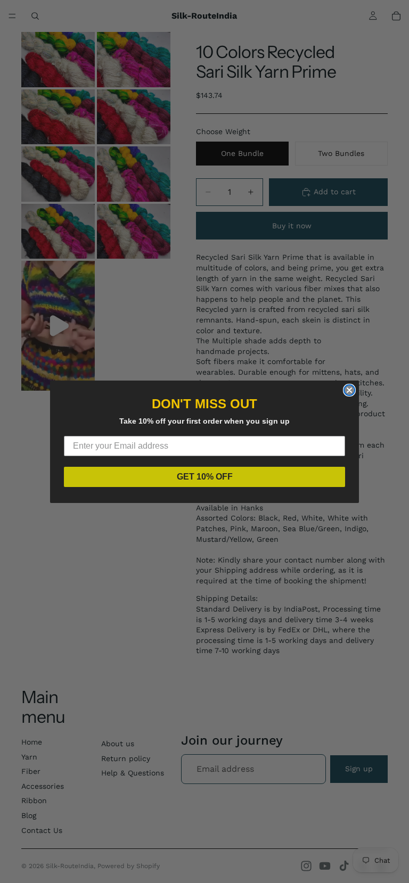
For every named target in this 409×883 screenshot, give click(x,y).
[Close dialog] (349, 390)
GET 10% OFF (205, 476)
